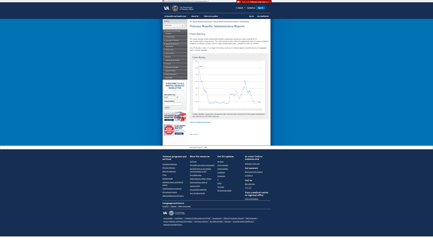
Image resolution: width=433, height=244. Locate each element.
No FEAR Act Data (216, 221)
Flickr (219, 183)
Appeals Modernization (173, 60)
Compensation (170, 37)
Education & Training (172, 40)
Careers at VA (195, 186)
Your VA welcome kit (197, 193)
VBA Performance (171, 74)
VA (190, 21)
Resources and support (254, 172)
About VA (194, 16)
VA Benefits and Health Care (175, 16)
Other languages (184, 206)
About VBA (169, 78)
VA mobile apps (196, 175)
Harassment (217, 218)
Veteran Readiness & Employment (172, 45)
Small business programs (172, 188)
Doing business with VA (198, 182)
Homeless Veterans (169, 164)
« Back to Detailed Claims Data (200, 122)
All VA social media (224, 190)
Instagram (221, 176)
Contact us (251, 8)
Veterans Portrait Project (172, 224)
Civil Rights (178, 218)
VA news (220, 161)
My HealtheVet (263, 16)
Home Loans (170, 50)
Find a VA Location (211, 16)
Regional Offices (171, 71)
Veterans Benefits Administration (202, 21)
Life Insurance (170, 53)
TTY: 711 (248, 188)
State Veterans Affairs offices (200, 179)
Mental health (167, 178)
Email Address (170, 101)
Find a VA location (251, 199)
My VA (251, 16)
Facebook (221, 172)
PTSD (164, 175)
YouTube (220, 187)
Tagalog (173, 206)
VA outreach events (169, 192)
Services (168, 64)
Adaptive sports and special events (172, 183)
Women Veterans (168, 168)
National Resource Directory (173, 196)
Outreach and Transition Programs (173, 32)
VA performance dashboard (243, 221)
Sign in (260, 8)
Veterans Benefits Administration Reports (226, 21)
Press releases (222, 165)
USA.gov (227, 221)
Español (165, 206)
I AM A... (167, 21)
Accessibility (168, 218)
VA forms (193, 161)
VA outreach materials (198, 189)
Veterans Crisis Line (252, 164)
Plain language (251, 218)
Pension (168, 57)
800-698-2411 (250, 184)
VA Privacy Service (201, 221)
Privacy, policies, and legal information (177, 221)
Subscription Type (169, 95)
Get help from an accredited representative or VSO (200, 170)
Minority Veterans (169, 171)
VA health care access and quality (202, 165)
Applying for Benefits (172, 67)
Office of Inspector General (233, 218)
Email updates (222, 169)
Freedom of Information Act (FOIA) (198, 218)
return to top (193, 134)
